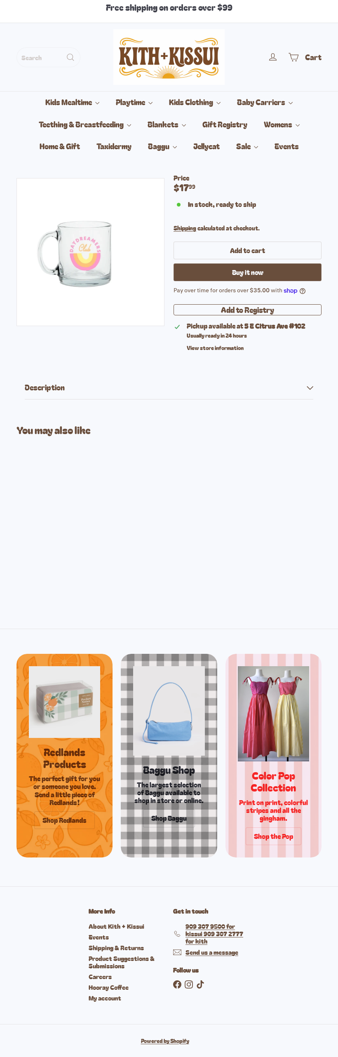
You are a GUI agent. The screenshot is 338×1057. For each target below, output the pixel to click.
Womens (278, 124)
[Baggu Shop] (168, 711)
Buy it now (247, 272)
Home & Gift (60, 146)
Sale (244, 146)
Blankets (164, 124)
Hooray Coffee (109, 987)
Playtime (131, 101)
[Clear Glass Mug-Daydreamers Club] (38, 514)
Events (287, 146)
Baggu (159, 146)
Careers (100, 976)
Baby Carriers (261, 101)
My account (105, 998)
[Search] (70, 57)
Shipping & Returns (116, 947)
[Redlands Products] (64, 702)
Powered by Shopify (165, 1041)
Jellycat (206, 146)
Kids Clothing (191, 101)
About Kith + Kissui (116, 926)
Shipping (185, 228)
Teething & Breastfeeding (82, 124)
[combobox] (48, 57)
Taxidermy (113, 146)
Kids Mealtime (69, 101)
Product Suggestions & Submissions (122, 962)
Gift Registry (224, 124)
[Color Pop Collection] (273, 713)
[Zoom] (90, 252)
